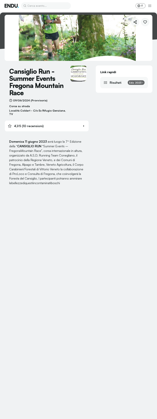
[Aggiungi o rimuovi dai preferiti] (145, 22)
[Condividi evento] (135, 22)
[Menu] (149, 5)
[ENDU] (12, 6)
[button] (47, 126)
